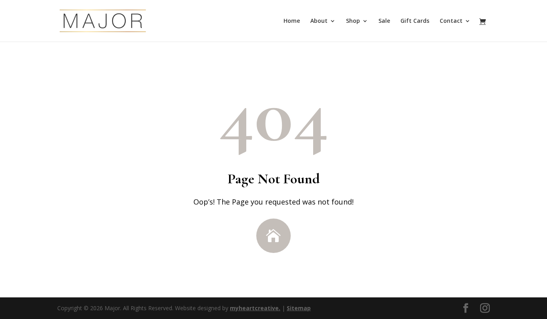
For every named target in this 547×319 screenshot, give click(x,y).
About (319, 21)
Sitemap (299, 308)
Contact (451, 21)
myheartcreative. (255, 308)
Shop (353, 21)
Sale (384, 21)
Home (292, 21)
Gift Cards (414, 21)
